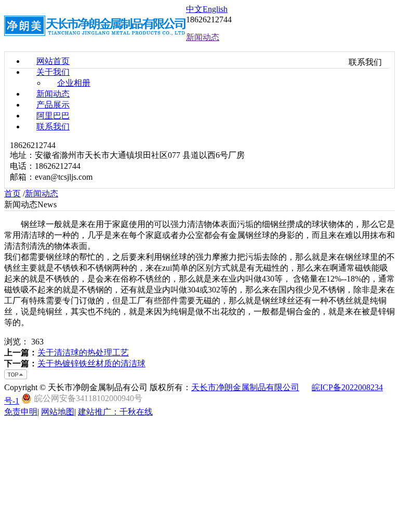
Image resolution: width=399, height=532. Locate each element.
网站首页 (53, 61)
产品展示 (53, 104)
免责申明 (20, 411)
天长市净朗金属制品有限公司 (245, 387)
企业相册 (73, 82)
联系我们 (53, 126)
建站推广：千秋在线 (115, 411)
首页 (12, 193)
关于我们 (53, 72)
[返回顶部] (16, 377)
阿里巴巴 (53, 115)
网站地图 (57, 411)
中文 (194, 9)
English (215, 9)
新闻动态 (53, 93)
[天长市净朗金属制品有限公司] (95, 42)
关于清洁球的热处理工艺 (83, 352)
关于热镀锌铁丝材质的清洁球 (91, 363)
